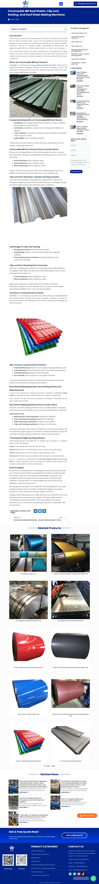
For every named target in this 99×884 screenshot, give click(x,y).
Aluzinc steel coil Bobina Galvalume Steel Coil (70, 574)
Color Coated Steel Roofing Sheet (28, 761)
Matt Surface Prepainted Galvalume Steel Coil (70, 667)
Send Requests (76, 171)
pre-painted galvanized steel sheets (45, 65)
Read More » (80, 81)
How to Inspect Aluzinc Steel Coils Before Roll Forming (83, 129)
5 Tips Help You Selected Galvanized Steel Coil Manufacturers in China (33, 816)
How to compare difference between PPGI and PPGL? (72, 800)
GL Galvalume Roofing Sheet (70, 761)
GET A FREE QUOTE (74, 835)
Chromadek (13, 65)
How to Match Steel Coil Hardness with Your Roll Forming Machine (83, 75)
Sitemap (57, 882)
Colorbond (12, 296)
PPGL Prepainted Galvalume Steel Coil (28, 667)
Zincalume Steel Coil (28, 574)
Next (53, 766)
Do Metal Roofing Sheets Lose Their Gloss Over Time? (83, 103)
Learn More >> (24, 792)
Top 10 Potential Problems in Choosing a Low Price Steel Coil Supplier (31, 800)
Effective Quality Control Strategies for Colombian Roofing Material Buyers (83, 90)
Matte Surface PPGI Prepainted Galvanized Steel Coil (70, 715)
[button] (61, 4)
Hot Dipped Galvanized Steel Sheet (71, 621)
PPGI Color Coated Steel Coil (28, 714)
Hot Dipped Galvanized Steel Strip (28, 621)
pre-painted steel (61, 296)
